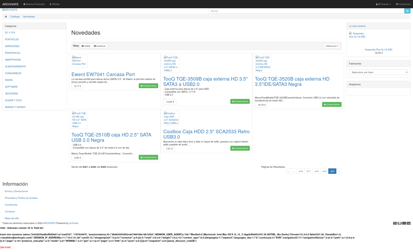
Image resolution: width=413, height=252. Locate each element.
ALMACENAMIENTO (15, 66)
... (294, 171)
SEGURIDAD (11, 93)
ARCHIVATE (10, 4)
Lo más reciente (357, 26)
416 (301, 171)
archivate (73, 223)
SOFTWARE (11, 86)
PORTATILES (12, 39)
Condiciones (11, 204)
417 (309, 171)
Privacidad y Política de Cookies (21, 197)
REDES (9, 80)
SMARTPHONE (13, 59)
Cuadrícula (101, 45)
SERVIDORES (12, 46)
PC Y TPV (10, 32)
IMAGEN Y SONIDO (15, 107)
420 (333, 171)
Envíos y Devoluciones (16, 191)
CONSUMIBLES (13, 73)
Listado (87, 45)
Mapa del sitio (12, 218)
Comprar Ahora (149, 85)
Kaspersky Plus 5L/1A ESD (378, 49)
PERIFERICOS (12, 52)
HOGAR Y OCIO (13, 100)
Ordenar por (331, 45)
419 (324, 171)
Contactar (10, 211)
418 (316, 171)
